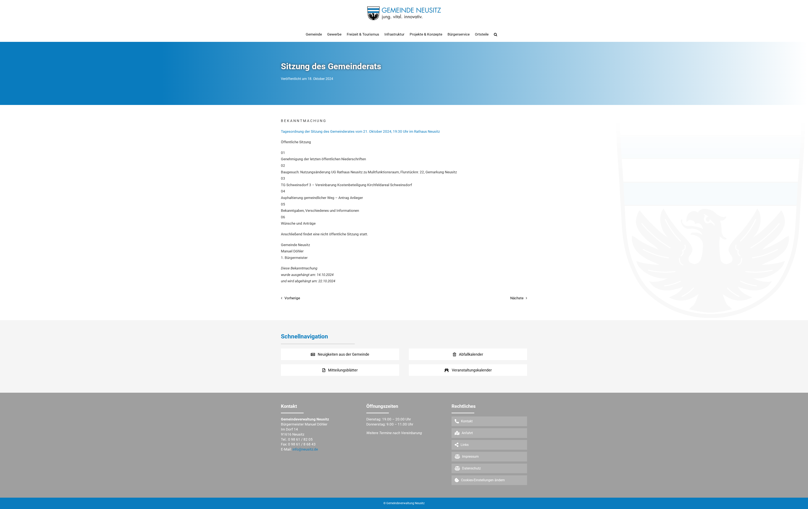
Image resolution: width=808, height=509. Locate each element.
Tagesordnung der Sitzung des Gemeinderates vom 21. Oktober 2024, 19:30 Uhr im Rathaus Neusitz (360, 131)
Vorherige (292, 298)
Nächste (517, 298)
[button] (495, 34)
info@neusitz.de (305, 449)
